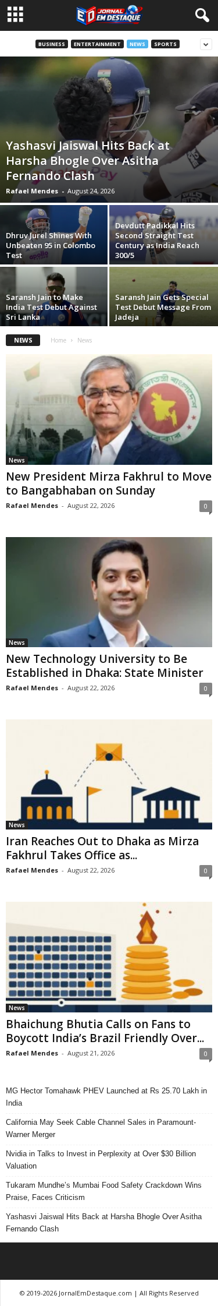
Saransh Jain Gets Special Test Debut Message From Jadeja (163, 307)
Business (51, 44)
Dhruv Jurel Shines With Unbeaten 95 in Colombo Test (50, 245)
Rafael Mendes (32, 190)
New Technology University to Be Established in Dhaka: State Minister (104, 665)
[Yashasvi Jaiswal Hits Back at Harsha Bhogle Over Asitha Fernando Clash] (109, 130)
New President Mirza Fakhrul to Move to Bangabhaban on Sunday (109, 483)
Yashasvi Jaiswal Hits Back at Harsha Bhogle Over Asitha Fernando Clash (88, 160)
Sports (165, 44)
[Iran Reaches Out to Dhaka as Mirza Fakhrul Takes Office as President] (109, 774)
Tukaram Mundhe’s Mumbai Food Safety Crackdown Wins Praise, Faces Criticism (104, 1191)
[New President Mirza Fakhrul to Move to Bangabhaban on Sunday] (109, 409)
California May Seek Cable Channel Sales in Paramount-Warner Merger (101, 1128)
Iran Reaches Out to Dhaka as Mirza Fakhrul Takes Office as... (102, 848)
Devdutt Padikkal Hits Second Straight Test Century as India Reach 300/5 (157, 240)
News (137, 44)
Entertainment (97, 44)
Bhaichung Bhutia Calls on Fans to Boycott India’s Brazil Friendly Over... (105, 1031)
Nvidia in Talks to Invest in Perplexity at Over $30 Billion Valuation (101, 1159)
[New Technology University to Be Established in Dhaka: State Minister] (109, 592)
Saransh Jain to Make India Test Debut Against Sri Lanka (51, 307)
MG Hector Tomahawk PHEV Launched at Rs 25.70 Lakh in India (106, 1096)
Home (58, 340)
